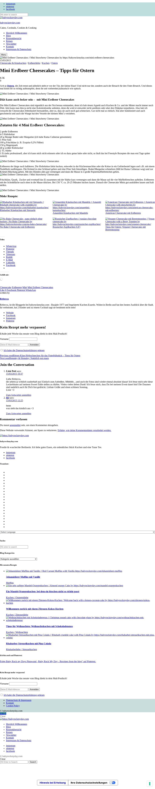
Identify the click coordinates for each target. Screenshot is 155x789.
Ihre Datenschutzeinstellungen (89, 782)
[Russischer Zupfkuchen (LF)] (77, 221)
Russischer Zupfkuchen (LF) (66, 227)
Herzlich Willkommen (16, 33)
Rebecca (4, 299)
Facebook (10, 315)
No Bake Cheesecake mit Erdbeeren (17, 227)
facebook (10, 9)
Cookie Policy (13, 705)
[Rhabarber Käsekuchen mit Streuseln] (25, 205)
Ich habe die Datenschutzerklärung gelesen (24, 350)
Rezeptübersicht (13, 38)
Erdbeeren (17, 287)
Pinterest (10, 321)
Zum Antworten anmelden (18, 395)
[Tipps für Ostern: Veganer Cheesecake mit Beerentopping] (130, 221)
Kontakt (10, 46)
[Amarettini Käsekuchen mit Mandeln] (77, 206)
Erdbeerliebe (34, 63)
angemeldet (15, 425)
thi (7, 397)
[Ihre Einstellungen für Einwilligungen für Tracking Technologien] (150, 784)
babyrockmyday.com (10, 22)
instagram (10, 3)
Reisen (9, 41)
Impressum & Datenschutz (18, 49)
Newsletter (11, 44)
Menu (3, 55)
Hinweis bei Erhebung (53, 782)
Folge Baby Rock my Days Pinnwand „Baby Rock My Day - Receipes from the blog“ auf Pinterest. (48, 661)
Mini (24, 287)
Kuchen (45, 63)
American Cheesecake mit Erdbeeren (123, 213)
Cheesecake (5, 287)
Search (33, 762)
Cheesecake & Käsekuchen (13, 63)
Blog (8, 35)
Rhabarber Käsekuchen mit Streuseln (17, 210)
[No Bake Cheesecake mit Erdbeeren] (25, 221)
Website (10, 312)
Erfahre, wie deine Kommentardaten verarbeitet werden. (84, 430)
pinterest (10, 6)
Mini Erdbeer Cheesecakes (40, 287)
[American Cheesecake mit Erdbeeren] (130, 206)
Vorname (4, 339)
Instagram (10, 318)
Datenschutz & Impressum (18, 700)
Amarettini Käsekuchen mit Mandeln (70, 213)
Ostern (54, 63)
